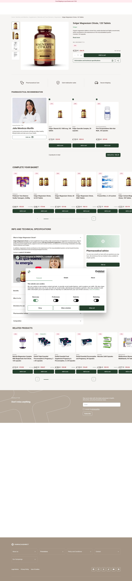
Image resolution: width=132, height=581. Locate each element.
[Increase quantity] (81, 55)
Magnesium (58, 17)
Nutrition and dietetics (22, 17)
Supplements (32, 17)
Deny (40, 308)
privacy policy (95, 409)
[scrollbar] (65, 219)
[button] (52, 551)
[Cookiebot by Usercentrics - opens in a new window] (96, 271)
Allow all (92, 308)
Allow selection (66, 308)
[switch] (55, 300)
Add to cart (60, 145)
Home (13, 17)
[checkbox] (49, 99)
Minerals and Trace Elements (45, 17)
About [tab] (93, 277)
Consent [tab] (39, 278)
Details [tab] (66, 277)
